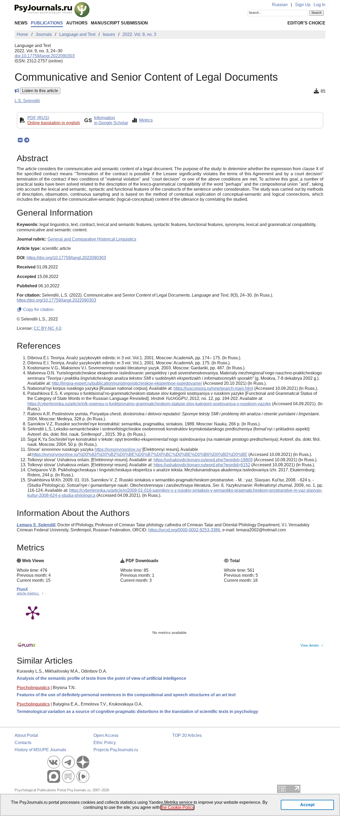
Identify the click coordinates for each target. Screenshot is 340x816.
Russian (280, 4)
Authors (77, 23)
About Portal (26, 735)
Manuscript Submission (119, 23)
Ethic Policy (105, 742)
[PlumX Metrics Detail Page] (33, 612)
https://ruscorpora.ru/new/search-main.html (213, 388)
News (21, 23)
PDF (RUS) (38, 118)
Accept (307, 804)
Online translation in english (53, 123)
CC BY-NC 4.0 (47, 328)
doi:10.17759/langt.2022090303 (45, 56)
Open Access (106, 735)
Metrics (146, 120)
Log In (319, 4)
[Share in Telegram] (26, 140)
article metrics (28, 593)
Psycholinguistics (33, 687)
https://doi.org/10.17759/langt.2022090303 (66, 257)
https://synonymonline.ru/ (118, 449)
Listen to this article (40, 90)
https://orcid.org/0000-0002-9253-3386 (184, 530)
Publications (47, 23)
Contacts (23, 742)
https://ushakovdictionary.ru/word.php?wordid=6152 (202, 465)
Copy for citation (38, 309)
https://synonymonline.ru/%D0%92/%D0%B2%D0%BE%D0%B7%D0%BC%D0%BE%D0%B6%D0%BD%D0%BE (139, 454)
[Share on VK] (20, 140)
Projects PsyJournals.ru (116, 749)
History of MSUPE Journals (40, 749)
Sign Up (303, 4)
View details (309, 645)
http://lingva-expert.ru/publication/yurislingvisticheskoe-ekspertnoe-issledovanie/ (127, 383)
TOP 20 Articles (187, 735)
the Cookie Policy (177, 807)
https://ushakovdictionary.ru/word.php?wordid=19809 (203, 460)
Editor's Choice (306, 23)
